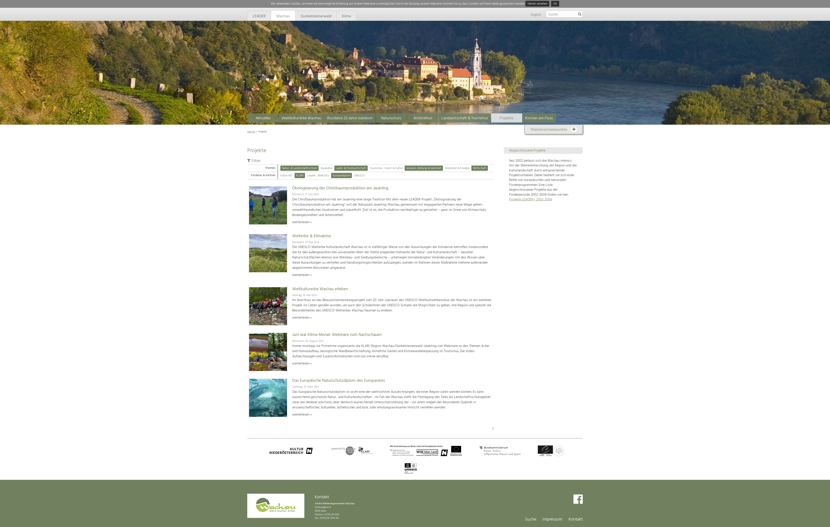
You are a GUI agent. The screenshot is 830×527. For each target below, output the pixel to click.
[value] (579, 14)
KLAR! (299, 175)
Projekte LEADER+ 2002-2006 (530, 199)
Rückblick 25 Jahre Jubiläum (350, 118)
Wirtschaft (479, 168)
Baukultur (326, 168)
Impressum (552, 519)
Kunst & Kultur (394, 168)
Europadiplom (341, 175)
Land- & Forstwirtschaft (351, 168)
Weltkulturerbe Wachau (301, 118)
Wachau (251, 132)
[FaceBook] (578, 500)
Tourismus (376, 168)
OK (555, 3)
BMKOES (323, 175)
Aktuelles (262, 118)
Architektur (422, 118)
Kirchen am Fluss (539, 118)
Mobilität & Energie (457, 168)
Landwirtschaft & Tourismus (465, 118)
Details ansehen (537, 3)
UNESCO (359, 175)
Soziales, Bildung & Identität (423, 168)
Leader (311, 175)
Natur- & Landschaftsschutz (299, 168)
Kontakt (575, 519)
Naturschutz (391, 118)
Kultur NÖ (286, 175)
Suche (530, 519)
